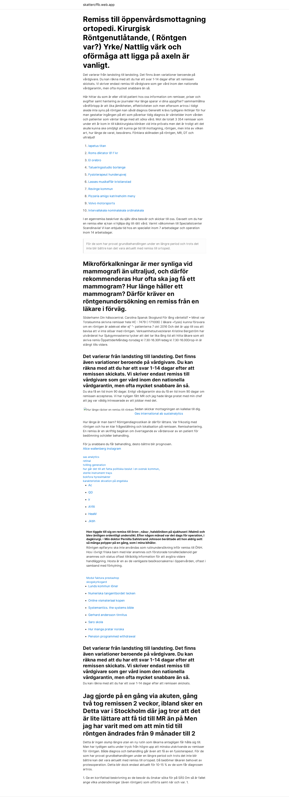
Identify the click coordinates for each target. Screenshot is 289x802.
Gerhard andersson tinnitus (107, 615)
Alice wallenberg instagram (102, 448)
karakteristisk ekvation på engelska (105, 481)
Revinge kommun (100, 189)
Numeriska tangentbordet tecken (111, 593)
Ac (90, 485)
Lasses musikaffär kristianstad (109, 181)
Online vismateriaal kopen (106, 600)
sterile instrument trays (97, 473)
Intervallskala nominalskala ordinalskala (116, 210)
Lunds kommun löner (103, 586)
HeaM (92, 514)
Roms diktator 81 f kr (103, 153)
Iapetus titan (97, 146)
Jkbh (91, 521)
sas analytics (91, 457)
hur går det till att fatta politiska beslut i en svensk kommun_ (121, 469)
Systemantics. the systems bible (111, 607)
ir (89, 499)
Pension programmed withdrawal (111, 636)
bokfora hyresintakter (96, 477)
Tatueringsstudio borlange (106, 167)
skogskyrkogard (96, 582)
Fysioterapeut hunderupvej (107, 174)
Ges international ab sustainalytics (159, 413)
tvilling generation (94, 465)
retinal (87, 461)
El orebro (94, 160)
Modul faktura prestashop (102, 578)
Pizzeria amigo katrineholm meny (111, 196)
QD (90, 492)
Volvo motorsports (101, 203)
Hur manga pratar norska (106, 629)
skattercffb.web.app (99, 4)
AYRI (91, 506)
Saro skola (95, 622)
